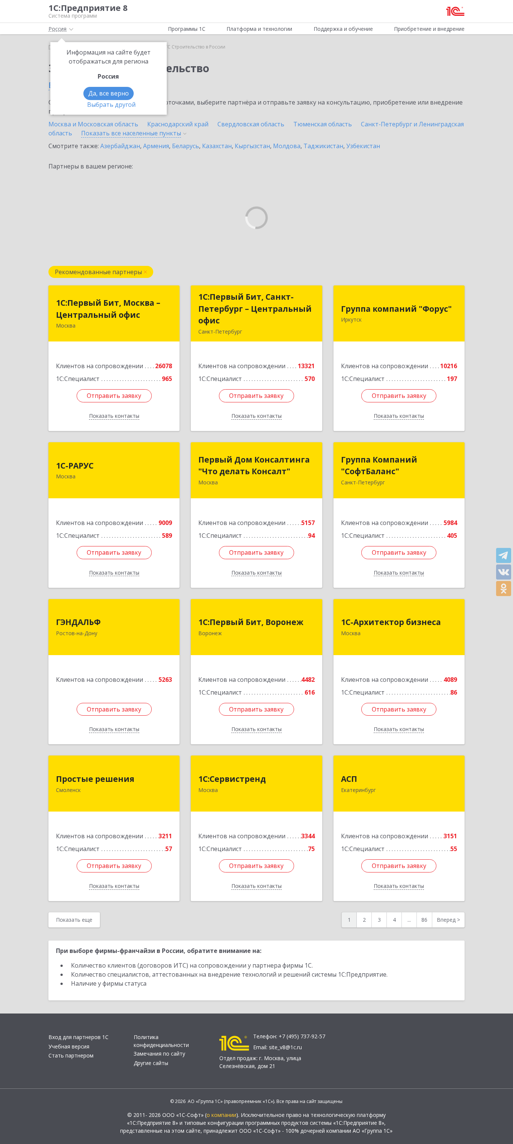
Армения (156, 146)
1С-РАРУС (75, 465)
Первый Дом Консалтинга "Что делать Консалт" (254, 465)
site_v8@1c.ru (285, 1047)
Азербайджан (120, 146)
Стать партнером (71, 1055)
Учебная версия (68, 1046)
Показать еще (74, 919)
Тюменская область (322, 124)
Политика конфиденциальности (161, 1040)
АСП (349, 779)
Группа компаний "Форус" (396, 308)
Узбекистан (363, 146)
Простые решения (95, 779)
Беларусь (185, 146)
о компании (221, 1114)
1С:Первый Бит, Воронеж (250, 622)
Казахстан (217, 146)
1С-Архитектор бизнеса (391, 622)
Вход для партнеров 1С (78, 1037)
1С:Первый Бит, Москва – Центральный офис (108, 308)
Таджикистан (323, 146)
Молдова (286, 146)
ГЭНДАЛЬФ (78, 622)
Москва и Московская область (93, 124)
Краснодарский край (177, 124)
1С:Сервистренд (232, 779)
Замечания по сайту (159, 1053)
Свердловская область (250, 124)
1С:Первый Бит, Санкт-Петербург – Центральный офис (255, 308)
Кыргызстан (252, 146)
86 (424, 919)
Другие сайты (151, 1063)
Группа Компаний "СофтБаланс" (379, 465)
